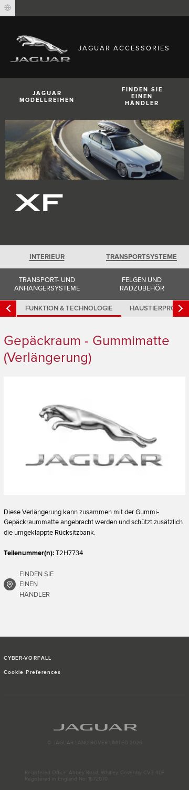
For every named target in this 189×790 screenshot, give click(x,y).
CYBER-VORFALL (27, 658)
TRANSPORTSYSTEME (141, 257)
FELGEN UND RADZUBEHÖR (142, 284)
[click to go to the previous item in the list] (8, 308)
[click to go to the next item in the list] (181, 308)
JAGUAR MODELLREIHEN (47, 96)
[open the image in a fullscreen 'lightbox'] (94, 436)
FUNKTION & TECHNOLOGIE (69, 308)
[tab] (47, 256)
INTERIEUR (47, 257)
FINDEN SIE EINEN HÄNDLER (142, 96)
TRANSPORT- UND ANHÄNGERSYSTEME (47, 284)
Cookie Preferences (32, 672)
